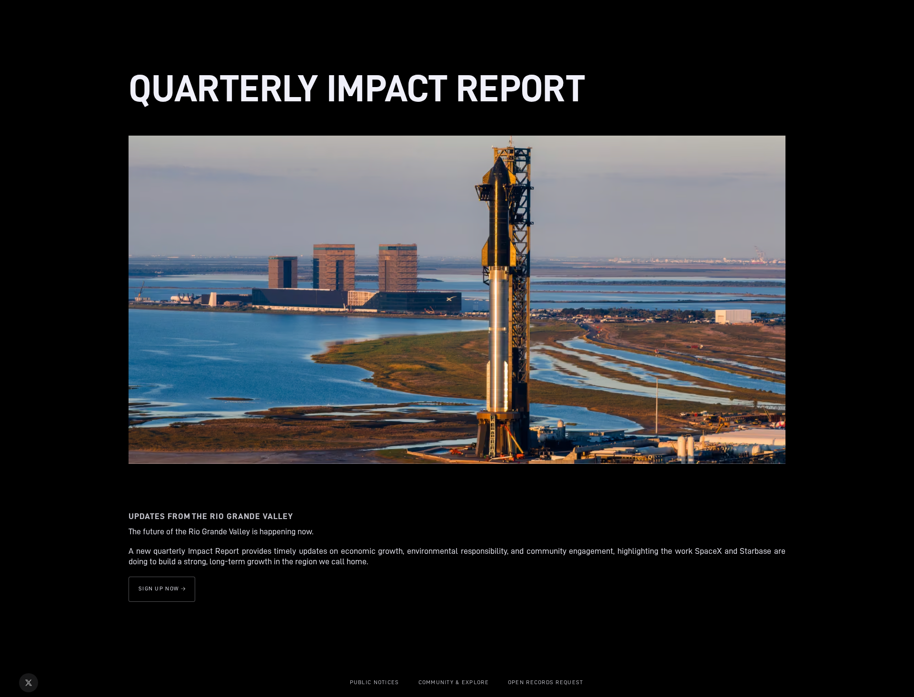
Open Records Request (546, 682)
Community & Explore (453, 682)
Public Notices (374, 682)
